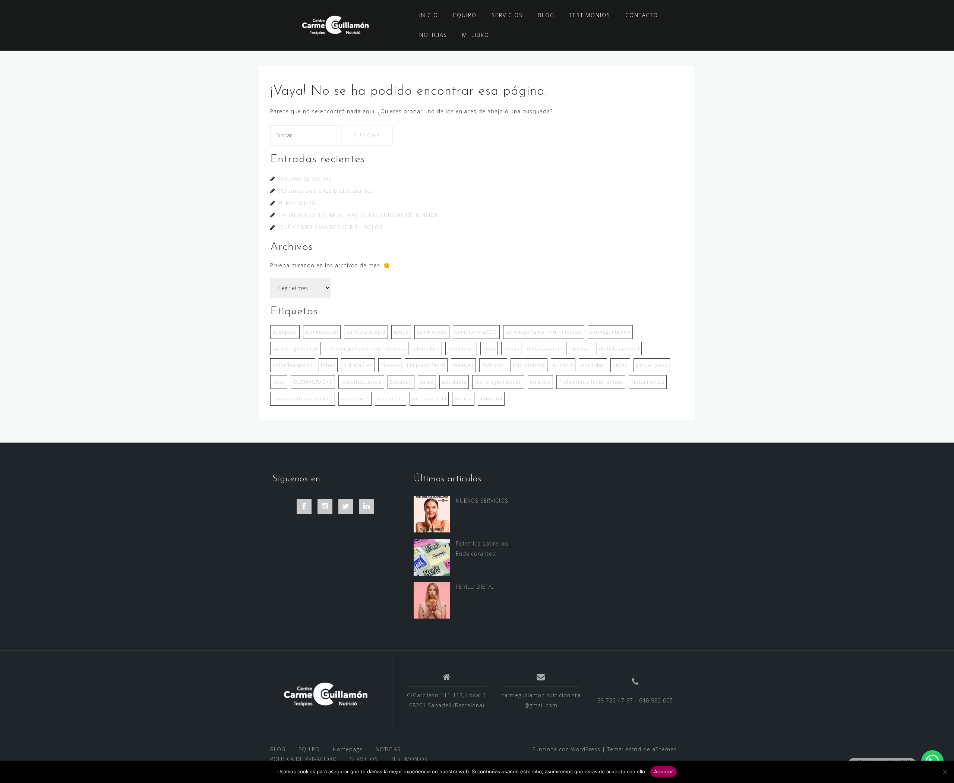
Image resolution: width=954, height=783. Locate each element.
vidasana (491, 398)
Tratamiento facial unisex (591, 381)
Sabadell (401, 381)
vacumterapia (429, 398)
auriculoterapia (366, 331)
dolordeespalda (292, 365)
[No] (944, 772)
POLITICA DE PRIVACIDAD (303, 758)
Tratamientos (647, 381)
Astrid (633, 749)
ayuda (401, 331)
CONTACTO (641, 15)
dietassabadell (545, 348)
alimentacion (321, 331)
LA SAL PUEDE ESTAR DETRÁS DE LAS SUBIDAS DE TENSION (359, 214)
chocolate (427, 348)
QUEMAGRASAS (313, 381)
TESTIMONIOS (589, 15)
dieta (489, 348)
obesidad (593, 365)
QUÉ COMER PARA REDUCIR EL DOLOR (331, 227)
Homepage (348, 749)
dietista (581, 348)
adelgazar (284, 331)
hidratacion (358, 365)
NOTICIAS (433, 34)
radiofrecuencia (361, 381)
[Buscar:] (305, 135)
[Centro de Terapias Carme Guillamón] (325, 694)
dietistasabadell (619, 348)
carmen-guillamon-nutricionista (366, 348)
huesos (389, 365)
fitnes (328, 365)
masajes (463, 365)
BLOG (546, 15)
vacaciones (355, 398)
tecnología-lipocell (498, 381)
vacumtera (390, 398)
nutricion (493, 365)
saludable (454, 381)
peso (278, 381)
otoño (620, 365)
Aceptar (663, 771)
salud (427, 381)
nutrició (563, 365)
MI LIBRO (475, 34)
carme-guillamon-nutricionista (543, 331)
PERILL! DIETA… (299, 203)
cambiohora (432, 331)
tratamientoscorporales (302, 398)
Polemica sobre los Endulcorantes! (327, 190)
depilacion (461, 348)
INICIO (428, 15)
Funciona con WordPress (566, 749)
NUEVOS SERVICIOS (305, 178)
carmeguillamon (610, 331)
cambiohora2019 (476, 331)
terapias (540, 381)
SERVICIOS (507, 15)
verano (463, 398)
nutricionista (529, 365)
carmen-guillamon (295, 348)
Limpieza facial (426, 365)
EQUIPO (465, 15)
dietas (511, 348)
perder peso (652, 365)
